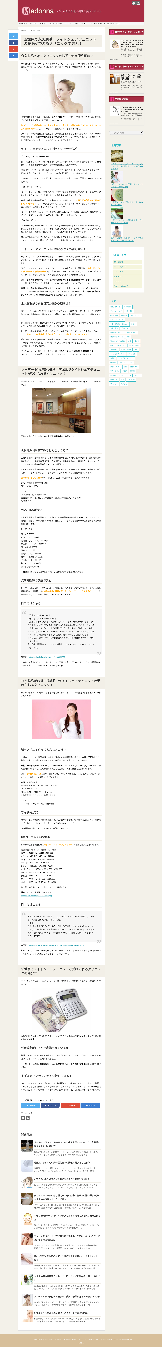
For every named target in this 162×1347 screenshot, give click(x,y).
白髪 (129, 341)
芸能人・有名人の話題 (117, 341)
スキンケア (33, 24)
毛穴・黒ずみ (114, 371)
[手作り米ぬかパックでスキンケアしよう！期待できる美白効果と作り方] (27, 1219)
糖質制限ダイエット (116, 375)
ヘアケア (43, 24)
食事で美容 (128, 311)
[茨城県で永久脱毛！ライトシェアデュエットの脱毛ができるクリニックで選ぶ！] (13, 55)
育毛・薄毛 (114, 328)
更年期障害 (23, 24)
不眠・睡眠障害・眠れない (118, 324)
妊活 (111, 345)
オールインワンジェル (117, 354)
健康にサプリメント (116, 337)
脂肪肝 (125, 371)
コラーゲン (114, 349)
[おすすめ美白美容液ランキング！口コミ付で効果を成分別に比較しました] (27, 1279)
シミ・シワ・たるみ (116, 319)
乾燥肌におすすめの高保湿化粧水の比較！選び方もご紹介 (62, 1162)
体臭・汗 (137, 375)
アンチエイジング (116, 311)
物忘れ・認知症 (126, 349)
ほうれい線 (114, 379)
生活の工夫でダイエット (126, 358)
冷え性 (137, 341)
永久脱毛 (124, 384)
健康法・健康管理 (55, 24)
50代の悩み (132, 354)
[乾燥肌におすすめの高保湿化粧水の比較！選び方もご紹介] (27, 1166)
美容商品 (124, 315)
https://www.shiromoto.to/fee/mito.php (36, 896)
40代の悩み (114, 315)
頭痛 (122, 379)
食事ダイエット (115, 307)
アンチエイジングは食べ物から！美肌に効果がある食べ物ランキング (67, 1296)
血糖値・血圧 (121, 345)
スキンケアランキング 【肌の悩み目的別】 (105, 24)
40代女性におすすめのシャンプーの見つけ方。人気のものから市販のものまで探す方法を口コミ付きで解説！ (132, 43)
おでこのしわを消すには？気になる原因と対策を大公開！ (62, 1179)
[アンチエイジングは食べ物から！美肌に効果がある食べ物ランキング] (27, 1300)
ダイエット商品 (134, 345)
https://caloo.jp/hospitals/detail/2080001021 (47, 657)
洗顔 (136, 349)
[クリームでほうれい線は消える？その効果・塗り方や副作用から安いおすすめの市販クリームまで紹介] (27, 1199)
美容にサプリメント (126, 362)
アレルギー (114, 384)
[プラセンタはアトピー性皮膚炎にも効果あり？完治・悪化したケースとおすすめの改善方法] (27, 1239)
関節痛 (132, 371)
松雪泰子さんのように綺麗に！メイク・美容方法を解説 (61, 1313)
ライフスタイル (81, 24)
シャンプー (131, 379)
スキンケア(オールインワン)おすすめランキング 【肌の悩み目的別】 (131, 77)
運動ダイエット (136, 315)
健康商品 (113, 362)
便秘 (128, 337)
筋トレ (129, 375)
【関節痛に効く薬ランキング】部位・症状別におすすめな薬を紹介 (132, 109)
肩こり (133, 324)
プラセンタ (124, 328)
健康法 (112, 358)
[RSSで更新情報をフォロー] (138, 3)
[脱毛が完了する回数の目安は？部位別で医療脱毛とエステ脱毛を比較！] (27, 1259)
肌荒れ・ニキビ (115, 367)
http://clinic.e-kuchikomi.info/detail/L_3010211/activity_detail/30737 (57, 945)
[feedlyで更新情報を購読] (134, 3)
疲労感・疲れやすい (116, 332)
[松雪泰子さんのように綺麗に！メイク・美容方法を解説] (27, 1316)
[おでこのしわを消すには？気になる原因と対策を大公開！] (27, 1182)
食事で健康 (127, 307)
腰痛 (125, 367)
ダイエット (69, 24)
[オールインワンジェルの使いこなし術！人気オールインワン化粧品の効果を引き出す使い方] (27, 1146)
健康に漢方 (133, 367)
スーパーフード (132, 332)
